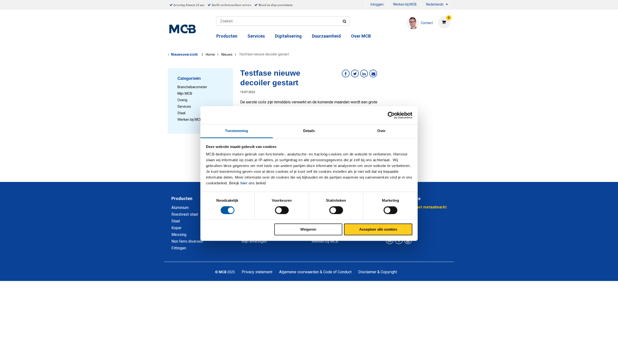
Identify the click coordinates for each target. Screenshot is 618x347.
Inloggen (377, 4)
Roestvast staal (184, 214)
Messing (178, 234)
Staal (181, 113)
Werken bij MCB (405, 4)
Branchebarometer (192, 87)
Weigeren (308, 229)
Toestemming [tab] (236, 131)
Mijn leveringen (254, 241)
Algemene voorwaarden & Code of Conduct (315, 272)
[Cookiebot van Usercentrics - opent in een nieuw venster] (391, 115)
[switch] (282, 210)
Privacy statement (257, 272)
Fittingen (178, 248)
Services (184, 106)
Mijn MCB (184, 93)
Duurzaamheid (326, 36)
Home (210, 54)
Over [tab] (381, 131)
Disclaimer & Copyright (377, 272)
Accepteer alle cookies (378, 229)
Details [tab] (309, 131)
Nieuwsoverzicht (184, 54)
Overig (182, 100)
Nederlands (434, 4)
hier (243, 183)
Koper (176, 228)
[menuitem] (377, 5)
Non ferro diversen (187, 241)
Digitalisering (288, 36)
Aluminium (180, 207)
